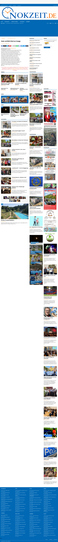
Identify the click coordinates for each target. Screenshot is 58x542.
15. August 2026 (46, 320)
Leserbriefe (28, 21)
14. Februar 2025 (32, 536)
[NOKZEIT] (29, 19)
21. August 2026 (32, 64)
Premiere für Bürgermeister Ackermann (35, 510)
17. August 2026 (46, 299)
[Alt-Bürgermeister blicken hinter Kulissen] (14, 200)
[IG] (52, 23)
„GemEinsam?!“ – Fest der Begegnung (20, 168)
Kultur (45, 513)
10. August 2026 (15, 141)
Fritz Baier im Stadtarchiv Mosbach (20, 84)
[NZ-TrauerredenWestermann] (50, 145)
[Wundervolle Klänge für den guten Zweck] (18, 200)
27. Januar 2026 (32, 209)
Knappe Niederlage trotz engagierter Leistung (35, 55)
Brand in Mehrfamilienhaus (4, 503)
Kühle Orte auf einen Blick (23, 114)
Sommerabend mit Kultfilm (50, 337)
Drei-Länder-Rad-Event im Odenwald (5, 519)
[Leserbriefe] (36, 141)
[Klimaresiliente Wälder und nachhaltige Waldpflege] (36, 270)
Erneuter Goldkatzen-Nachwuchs (5, 517)
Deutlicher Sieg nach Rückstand (19, 502)
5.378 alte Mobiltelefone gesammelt (35, 282)
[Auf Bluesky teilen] (24, 46)
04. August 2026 (33, 263)
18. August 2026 (32, 493)
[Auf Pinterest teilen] (9, 46)
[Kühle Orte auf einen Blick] (24, 110)
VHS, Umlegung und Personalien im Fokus (35, 504)
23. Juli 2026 (31, 511)
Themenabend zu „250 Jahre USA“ (19, 177)
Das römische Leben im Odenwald (49, 358)
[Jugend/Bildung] (50, 472)
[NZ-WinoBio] (50, 242)
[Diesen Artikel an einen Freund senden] (12, 46)
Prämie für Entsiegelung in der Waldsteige (14, 115)
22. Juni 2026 (3, 533)
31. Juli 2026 (17, 525)
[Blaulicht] (50, 432)
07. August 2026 (46, 379)
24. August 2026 (32, 41)
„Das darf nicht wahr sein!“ (33, 535)
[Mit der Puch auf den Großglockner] (16, 197)
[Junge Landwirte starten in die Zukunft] (23, 99)
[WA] (57, 23)
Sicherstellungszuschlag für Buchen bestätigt (35, 502)
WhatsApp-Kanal (13, 48)
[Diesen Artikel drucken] (14, 46)
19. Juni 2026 (3, 535)
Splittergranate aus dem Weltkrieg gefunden (14, 89)
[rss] (54, 23)
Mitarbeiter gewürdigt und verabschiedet (18, 159)
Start (2, 21)
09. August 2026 (46, 338)
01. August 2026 (46, 419)
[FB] (47, 23)
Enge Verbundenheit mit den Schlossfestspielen (50, 377)
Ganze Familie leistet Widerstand (35, 42)
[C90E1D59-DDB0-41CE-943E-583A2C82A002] (50, 231)
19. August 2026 (17, 496)
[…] (12, 136)
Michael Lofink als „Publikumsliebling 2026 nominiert (20, 495)
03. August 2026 (4, 221)
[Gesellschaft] (6, 124)
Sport (16, 488)
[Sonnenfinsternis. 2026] (5, 110)
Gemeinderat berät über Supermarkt (34, 490)
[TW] (49, 23)
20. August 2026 (46, 277)
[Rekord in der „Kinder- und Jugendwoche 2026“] (7, 78)
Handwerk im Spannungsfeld (33, 492)
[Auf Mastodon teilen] (19, 46)
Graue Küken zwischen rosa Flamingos (6, 523)
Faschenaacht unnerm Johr (47, 503)
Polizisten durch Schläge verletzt (35, 40)
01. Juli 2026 (3, 526)
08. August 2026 (15, 151)
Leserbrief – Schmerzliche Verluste (35, 147)
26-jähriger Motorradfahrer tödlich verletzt (24, 89)
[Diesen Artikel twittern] (5, 46)
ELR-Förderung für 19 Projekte (33, 506)
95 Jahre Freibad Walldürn (7, 220)
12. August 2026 (32, 149)
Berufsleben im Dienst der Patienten (20, 140)
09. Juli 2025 (31, 529)
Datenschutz (19, 5)
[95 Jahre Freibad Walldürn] (14, 211)
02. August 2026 (33, 273)
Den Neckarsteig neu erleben (5, 525)
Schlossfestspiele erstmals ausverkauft (36, 63)
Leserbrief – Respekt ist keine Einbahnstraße (35, 528)
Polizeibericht (3, 488)
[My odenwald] (50, 209)
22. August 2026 (13, 90)
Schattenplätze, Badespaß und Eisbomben (6, 530)
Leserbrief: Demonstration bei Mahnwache (35, 188)
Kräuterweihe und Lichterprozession (48, 298)
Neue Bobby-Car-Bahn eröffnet (5, 534)
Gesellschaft (17, 513)
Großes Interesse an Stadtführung (5, 532)
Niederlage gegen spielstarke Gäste (20, 497)
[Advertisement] (29, 30)
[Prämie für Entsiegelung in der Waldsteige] (14, 110)
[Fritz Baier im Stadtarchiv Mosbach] (21, 78)
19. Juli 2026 (17, 536)
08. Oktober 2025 (32, 527)
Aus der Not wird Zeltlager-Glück (48, 499)
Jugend (45, 488)
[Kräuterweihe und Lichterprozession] (12, 197)
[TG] (55, 23)
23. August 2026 (4, 85)
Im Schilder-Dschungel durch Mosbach (34, 526)
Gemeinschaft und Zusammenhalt (19, 506)
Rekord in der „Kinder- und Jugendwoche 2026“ (7, 84)
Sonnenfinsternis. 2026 (5, 114)
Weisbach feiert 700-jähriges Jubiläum (18, 187)
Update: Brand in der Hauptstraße (4, 89)
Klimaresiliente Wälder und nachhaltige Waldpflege (35, 272)
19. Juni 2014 (3, 43)
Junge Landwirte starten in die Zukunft (49, 507)
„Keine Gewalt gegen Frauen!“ (18, 130)
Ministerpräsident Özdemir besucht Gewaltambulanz (34, 495)
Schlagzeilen (7, 21)
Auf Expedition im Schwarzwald (34, 65)
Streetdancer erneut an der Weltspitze (20, 492)
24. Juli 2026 (3, 520)
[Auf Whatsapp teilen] (17, 46)
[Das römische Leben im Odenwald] (24, 197)
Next (2, 99)
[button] (1, 4)
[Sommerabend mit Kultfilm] (20, 197)
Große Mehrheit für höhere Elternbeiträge (35, 497)
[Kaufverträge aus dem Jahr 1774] (9, 197)
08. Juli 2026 (3, 524)
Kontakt (10, 5)
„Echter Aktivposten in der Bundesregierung (35, 508)
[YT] (50, 23)
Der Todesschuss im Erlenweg (36, 227)
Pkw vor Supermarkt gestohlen (5, 507)
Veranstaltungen (14, 21)
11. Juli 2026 (3, 522)
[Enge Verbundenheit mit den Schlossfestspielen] (11, 200)
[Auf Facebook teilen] (2, 46)
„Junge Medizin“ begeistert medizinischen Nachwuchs (49, 510)
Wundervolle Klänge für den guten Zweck (50, 418)
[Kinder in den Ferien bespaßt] (14, 99)
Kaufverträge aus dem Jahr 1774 (50, 276)
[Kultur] (50, 249)
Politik (31, 488)
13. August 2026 (33, 243)
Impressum (14, 5)
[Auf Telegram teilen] (22, 46)
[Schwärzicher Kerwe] (50, 106)
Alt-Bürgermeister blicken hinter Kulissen (49, 398)
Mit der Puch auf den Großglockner (48, 318)
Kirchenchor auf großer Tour (19, 535)
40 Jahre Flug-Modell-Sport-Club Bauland (20, 504)
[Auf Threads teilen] (27, 46)
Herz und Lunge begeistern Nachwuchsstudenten (34, 68)
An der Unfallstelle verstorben (34, 47)
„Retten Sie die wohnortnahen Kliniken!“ (35, 208)
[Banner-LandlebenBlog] (50, 187)
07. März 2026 (32, 189)
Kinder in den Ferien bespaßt (47, 505)
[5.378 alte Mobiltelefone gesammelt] (36, 280)
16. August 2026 (17, 498)
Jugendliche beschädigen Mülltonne (5, 505)
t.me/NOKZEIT (21, 68)
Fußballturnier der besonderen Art (19, 510)
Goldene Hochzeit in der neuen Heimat (18, 150)
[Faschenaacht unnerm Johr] (6, 99)
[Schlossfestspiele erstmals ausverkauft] (5, 197)
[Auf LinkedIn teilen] (7, 46)
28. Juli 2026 (14, 169)
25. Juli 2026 (14, 178)
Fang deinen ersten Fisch (47, 501)
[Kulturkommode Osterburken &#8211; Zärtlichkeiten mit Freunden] (50, 127)
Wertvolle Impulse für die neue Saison (20, 508)
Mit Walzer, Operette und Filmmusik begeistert (50, 535)
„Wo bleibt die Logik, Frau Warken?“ (35, 168)
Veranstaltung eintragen (4, 5)
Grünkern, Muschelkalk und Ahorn (5, 521)
